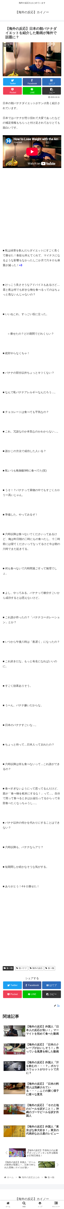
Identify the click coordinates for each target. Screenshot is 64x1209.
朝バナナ (23, 968)
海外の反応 (37, 968)
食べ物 (9, 968)
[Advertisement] (32, 210)
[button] (57, 642)
